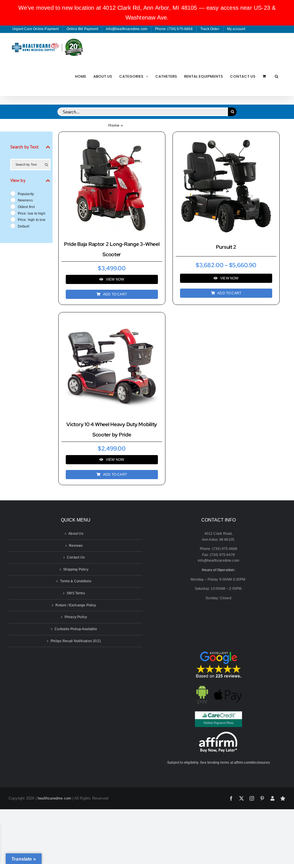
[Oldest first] (12, 206)
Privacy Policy (76, 617)
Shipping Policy (75, 569)
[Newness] (12, 199)
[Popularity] (12, 193)
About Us (75, 534)
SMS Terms (76, 593)
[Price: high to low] (12, 219)
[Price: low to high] (12, 212)
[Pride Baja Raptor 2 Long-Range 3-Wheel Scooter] (111, 138)
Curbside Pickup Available (76, 629)
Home (113, 125)
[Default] (12, 225)
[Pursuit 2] (226, 139)
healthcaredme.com (54, 798)
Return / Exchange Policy (75, 605)
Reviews (76, 546)
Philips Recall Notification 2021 (76, 641)
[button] (276, 76)
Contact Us (76, 557)
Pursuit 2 (226, 247)
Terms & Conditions (75, 581)
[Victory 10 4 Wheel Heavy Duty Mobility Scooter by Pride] (111, 318)
